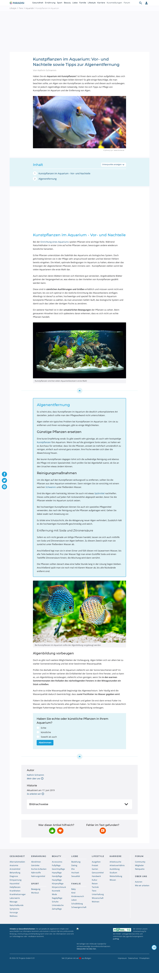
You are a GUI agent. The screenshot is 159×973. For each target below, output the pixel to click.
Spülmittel (100, 493)
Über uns (141, 876)
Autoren (138, 882)
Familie (82, 3)
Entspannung (15, 880)
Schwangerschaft (78, 907)
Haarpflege (57, 872)
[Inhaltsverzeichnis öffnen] (154, 947)
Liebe (75, 3)
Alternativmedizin (17, 862)
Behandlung (15, 872)
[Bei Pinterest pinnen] (4, 486)
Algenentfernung (48, 178)
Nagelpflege (57, 898)
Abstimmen (45, 742)
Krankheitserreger (18, 894)
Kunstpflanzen (44, 442)
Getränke (35, 865)
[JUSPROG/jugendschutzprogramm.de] (122, 930)
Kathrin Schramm (35, 774)
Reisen (95, 883)
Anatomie (14, 865)
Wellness (13, 916)
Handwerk (96, 876)
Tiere (21, 8)
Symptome (14, 909)
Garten (95, 869)
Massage (13, 901)
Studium (113, 872)
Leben (74, 900)
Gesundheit (37, 3)
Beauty (67, 3)
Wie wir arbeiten (142, 885)
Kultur (94, 880)
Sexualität (75, 876)
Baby (73, 889)
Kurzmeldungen (114, 3)
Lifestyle (92, 3)
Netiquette (139, 869)
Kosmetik (56, 890)
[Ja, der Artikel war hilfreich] (52, 831)
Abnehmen (36, 862)
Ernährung (50, 3)
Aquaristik (29, 8)
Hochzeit (75, 872)
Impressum (122, 958)
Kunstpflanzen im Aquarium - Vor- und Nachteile (64, 173)
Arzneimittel (15, 869)
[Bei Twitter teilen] (4, 480)
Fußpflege (56, 865)
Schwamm (51, 487)
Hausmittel (14, 883)
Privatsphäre (144, 958)
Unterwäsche (58, 905)
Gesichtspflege (58, 869)
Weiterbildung (116, 876)
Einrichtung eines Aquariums (55, 241)
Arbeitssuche (115, 862)
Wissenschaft (97, 898)
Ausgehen (96, 862)
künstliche (46, 732)
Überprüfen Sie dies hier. (86, 949)
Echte (43, 727)
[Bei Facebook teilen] (4, 474)
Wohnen (95, 901)
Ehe (73, 869)
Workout (35, 892)
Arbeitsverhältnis (117, 865)
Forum (127, 3)
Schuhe (55, 901)
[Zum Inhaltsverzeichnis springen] (79, 390)
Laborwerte (15, 898)
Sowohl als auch (49, 736)
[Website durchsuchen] (141, 3)
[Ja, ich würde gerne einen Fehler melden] (103, 831)
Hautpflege (57, 880)
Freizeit (95, 865)
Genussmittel (98, 872)
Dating (74, 865)
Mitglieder (139, 865)
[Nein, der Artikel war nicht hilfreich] (60, 831)
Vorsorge (14, 912)
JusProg (116, 939)
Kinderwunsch (77, 896)
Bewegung (35, 889)
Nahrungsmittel (38, 876)
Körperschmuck (59, 887)
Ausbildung (115, 869)
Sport (59, 3)
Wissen (113, 880)
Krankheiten (15, 890)
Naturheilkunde (16, 905)
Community (140, 862)
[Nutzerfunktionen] (146, 3)
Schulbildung (77, 903)
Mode (54, 894)
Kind (73, 892)
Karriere (101, 3)
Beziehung (75, 862)
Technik (95, 887)
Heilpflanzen (15, 887)
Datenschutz (133, 958)
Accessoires (57, 862)
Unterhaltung (98, 894)
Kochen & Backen (38, 869)
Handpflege (57, 876)
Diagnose (14, 876)
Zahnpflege (57, 909)
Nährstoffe (36, 872)
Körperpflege (57, 883)
